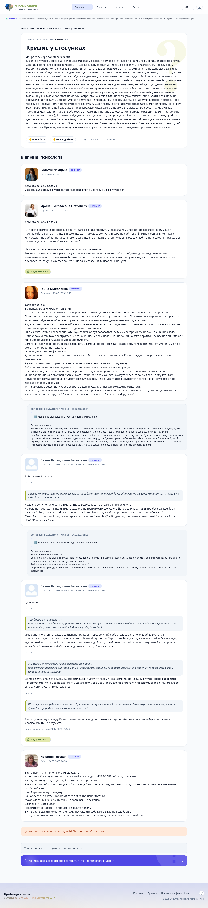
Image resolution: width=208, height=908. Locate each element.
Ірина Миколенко (54, 289)
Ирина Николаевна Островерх (63, 206)
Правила (152, 893)
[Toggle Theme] (201, 893)
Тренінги (101, 7)
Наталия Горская (53, 757)
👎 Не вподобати (63, 139)
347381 (68, 416)
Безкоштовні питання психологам (40, 28)
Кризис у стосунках (73, 28)
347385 (68, 542)
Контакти (138, 893)
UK (186, 7)
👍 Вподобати (37, 139)
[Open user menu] (199, 7)
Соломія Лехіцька (53, 170)
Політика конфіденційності (176, 893)
